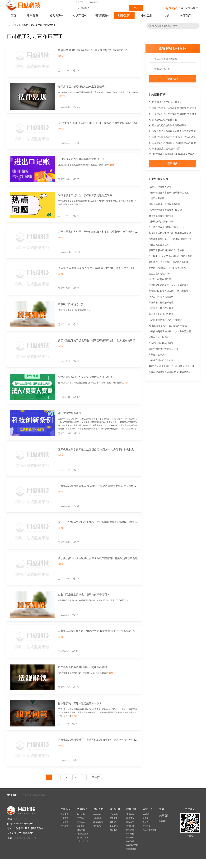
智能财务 (161, 268)
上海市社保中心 (183, 291)
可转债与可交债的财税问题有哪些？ (170, 125)
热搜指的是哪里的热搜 (160, 331)
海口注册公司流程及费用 (161, 314)
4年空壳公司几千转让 (159, 366)
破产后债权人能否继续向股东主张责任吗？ (82, 86)
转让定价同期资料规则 (160, 320)
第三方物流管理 (149, 830)
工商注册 (64, 814)
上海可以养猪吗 (156, 198)
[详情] (61, 56)
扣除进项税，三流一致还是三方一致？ (80, 703)
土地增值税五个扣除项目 (161, 216)
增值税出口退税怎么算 (71, 304)
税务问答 (130, 826)
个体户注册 (183, 285)
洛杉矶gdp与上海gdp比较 (161, 221)
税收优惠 (130, 822)
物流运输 (81, 822)
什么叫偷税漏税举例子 (160, 192)
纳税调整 (130, 830)
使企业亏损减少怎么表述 (161, 210)
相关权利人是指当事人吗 (161, 291)
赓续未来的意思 (181, 192)
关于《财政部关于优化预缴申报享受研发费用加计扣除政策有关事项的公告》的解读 (105, 340)
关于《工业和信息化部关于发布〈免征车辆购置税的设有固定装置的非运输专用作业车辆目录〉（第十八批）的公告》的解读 (129, 522)
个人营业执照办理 (182, 331)
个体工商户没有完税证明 (161, 297)
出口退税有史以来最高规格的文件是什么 (81, 159)
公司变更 (64, 818)
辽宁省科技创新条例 (69, 413)
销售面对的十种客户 (159, 337)
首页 (13, 15)
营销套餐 (146, 826)
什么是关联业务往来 (159, 244)
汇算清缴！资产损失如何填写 (166, 102)
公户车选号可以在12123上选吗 (177, 256)
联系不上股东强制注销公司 (162, 250)
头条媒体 (94, 2)
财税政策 (124, 15)
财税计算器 (131, 849)
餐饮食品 (81, 814)
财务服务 (114, 830)
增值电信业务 (83, 834)
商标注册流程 (40, 795)
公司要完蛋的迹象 (177, 268)
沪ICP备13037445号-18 (25, 838)
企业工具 (147, 15)
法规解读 (130, 814)
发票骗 (178, 210)
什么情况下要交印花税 (160, 227)
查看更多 (172, 163)
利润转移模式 (184, 372)
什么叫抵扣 (154, 256)
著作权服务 (98, 822)
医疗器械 (81, 818)
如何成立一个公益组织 (160, 262)
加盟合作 (163, 821)
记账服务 (114, 814)
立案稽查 (177, 320)
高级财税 (114, 826)
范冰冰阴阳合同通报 (181, 239)
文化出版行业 (83, 841)
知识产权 (78, 15)
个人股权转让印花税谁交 (161, 343)
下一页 (96, 777)
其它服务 (64, 826)
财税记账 (101, 15)
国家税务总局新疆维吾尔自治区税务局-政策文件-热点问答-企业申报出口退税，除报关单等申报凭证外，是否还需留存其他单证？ (131, 739)
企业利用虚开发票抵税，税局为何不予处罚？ (83, 594)
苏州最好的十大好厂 (159, 354)
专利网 (152, 268)
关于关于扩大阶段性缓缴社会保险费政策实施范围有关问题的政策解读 (98, 558)
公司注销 (64, 822)
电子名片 (146, 822)
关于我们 (186, 15)
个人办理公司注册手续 (183, 366)
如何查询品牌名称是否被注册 (163, 349)
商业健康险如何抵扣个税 (161, 233)
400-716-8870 (190, 8)
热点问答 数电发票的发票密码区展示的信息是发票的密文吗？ (93, 50)
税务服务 (114, 818)
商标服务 (97, 814)
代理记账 (26, 795)
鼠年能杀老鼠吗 (183, 233)
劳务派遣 (81, 826)
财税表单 (130, 837)
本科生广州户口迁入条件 (161, 360)
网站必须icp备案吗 (158, 326)
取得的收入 (178, 227)
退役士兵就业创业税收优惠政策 (164, 204)
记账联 (180, 250)
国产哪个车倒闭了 (182, 262)
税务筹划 (130, 818)
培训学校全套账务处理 (160, 187)
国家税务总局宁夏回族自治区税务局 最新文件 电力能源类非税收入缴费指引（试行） (106, 449)
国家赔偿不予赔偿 (178, 326)
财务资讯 (130, 841)
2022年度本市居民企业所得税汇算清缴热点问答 (85, 195)
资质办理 (55, 15)
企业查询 (79, 2)
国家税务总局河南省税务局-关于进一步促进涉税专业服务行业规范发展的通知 (102, 485)
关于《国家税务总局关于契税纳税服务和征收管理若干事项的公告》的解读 (100, 231)
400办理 (146, 814)
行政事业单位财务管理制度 (162, 372)
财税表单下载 (132, 845)
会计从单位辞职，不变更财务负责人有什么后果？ (86, 376)
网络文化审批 (83, 837)
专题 (167, 15)
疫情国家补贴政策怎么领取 (162, 285)
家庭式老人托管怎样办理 (161, 302)
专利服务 (97, 818)
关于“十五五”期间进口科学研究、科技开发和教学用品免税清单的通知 (97, 123)
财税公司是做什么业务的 (164, 119)
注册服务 (32, 15)
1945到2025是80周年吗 (160, 279)
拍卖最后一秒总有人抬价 (161, 308)
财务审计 (114, 822)
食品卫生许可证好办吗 (160, 273)
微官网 (146, 818)
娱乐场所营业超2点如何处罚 (166, 148)
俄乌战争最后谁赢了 (159, 239)
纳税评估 (130, 834)
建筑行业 (81, 830)
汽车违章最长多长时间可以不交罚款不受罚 (82, 667)
